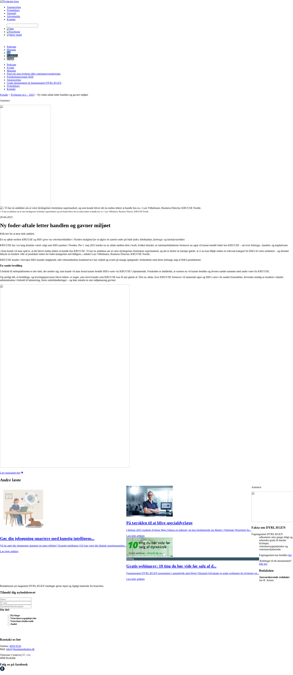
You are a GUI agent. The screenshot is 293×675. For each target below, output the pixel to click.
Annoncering (14, 7)
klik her (263, 563)
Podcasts (11, 46)
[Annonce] (146, 156)
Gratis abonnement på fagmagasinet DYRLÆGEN (34, 82)
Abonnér (11, 13)
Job (9, 52)
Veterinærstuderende (22, 621)
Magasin (11, 49)
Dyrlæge (15, 615)
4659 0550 (15, 646)
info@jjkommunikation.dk (20, 649)
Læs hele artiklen (9, 551)
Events (10, 58)
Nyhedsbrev (13, 10)
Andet (13, 624)
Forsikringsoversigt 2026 (20, 76)
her (289, 555)
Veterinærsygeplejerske (23, 618)
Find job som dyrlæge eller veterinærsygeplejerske (34, 73)
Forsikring (12, 55)
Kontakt (11, 19)
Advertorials (13, 16)
